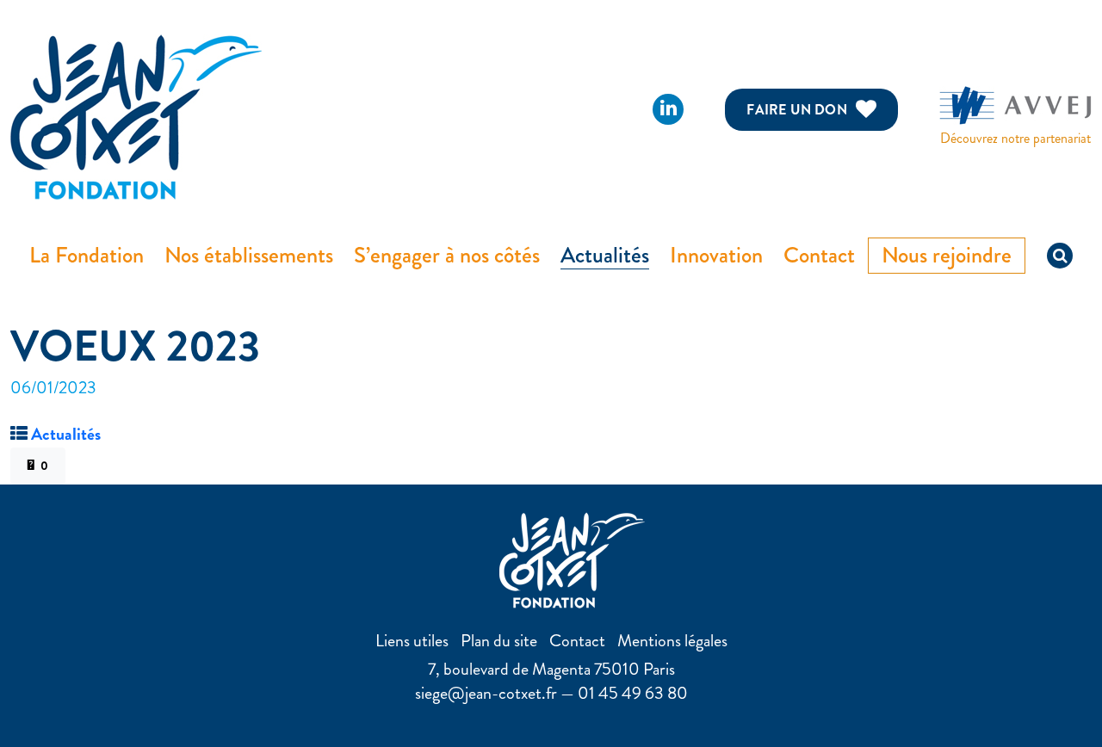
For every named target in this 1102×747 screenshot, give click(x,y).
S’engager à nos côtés (447, 255)
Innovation (716, 255)
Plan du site (499, 640)
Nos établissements (248, 255)
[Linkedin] (668, 109)
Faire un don (796, 110)
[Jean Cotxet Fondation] (136, 115)
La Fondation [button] (86, 255)
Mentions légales (672, 640)
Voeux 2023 (135, 346)
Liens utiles (412, 640)
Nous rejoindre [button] (947, 255)
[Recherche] (1060, 256)
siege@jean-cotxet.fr (486, 693)
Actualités (604, 255)
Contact (819, 255)
